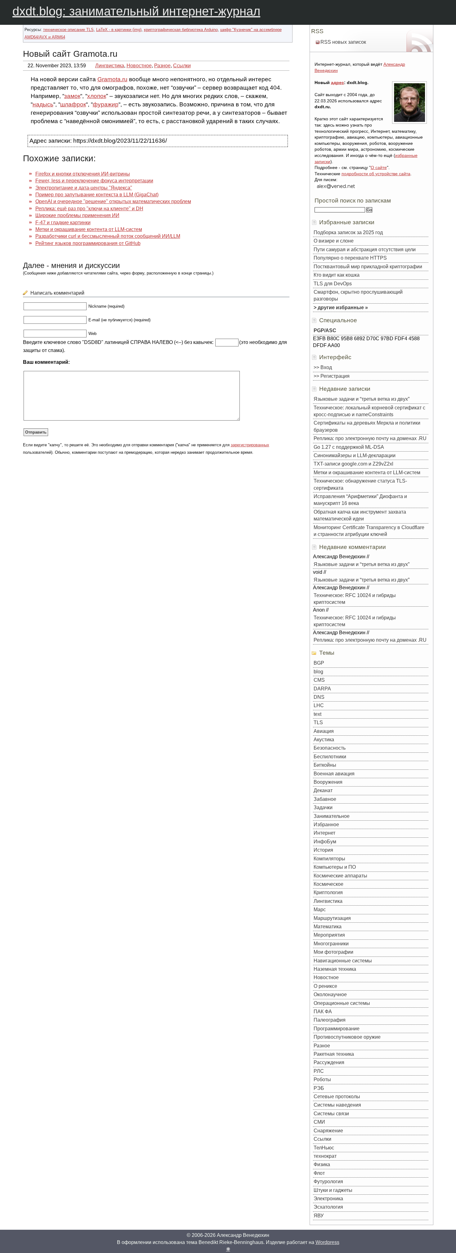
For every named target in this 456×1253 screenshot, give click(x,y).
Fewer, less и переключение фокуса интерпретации (94, 180)
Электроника (328, 1198)
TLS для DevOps (333, 283)
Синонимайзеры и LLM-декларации (355, 455)
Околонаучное (330, 994)
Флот (319, 1173)
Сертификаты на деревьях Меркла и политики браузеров (367, 426)
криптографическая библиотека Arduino (181, 29)
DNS (319, 697)
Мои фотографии (333, 952)
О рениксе (325, 986)
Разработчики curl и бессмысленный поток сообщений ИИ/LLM (107, 236)
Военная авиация (334, 773)
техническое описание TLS (68, 29)
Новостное (139, 65)
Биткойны (325, 765)
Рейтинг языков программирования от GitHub (88, 243)
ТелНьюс (324, 1147)
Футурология (328, 1181)
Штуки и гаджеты (333, 1190)
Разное (162, 65)
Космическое (328, 884)
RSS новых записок (343, 42)
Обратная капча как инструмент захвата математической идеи (360, 515)
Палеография (330, 1020)
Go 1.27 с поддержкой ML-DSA (349, 447)
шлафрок (73, 104)
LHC (319, 705)
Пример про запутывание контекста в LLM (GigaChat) (97, 194)
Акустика (324, 739)
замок (72, 96)
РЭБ (319, 1088)
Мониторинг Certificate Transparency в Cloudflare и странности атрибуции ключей (369, 531)
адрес (337, 82)
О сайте (379, 167)
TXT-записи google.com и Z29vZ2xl (353, 463)
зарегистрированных (250, 445)
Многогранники (331, 943)
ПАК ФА (323, 1011)
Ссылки (182, 65)
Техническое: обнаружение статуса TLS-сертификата (360, 484)
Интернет (324, 833)
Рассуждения (329, 1062)
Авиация (324, 731)
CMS (319, 680)
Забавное (325, 799)
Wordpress (327, 1242)
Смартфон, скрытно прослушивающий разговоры (358, 295)
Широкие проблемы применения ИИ (77, 215)
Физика (322, 1164)
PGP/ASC (325, 330)
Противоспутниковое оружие (347, 1037)
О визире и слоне (334, 240)
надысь (43, 104)
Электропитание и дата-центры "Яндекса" (83, 187)
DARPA (322, 688)
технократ (325, 1156)
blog (318, 671)
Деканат (323, 790)
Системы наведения (337, 1105)
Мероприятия (329, 935)
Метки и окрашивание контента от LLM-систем (88, 229)
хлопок (96, 96)
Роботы (322, 1079)
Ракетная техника (334, 1054)
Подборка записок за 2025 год (348, 232)
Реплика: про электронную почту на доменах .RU (370, 438)
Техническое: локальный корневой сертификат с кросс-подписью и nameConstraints (369, 411)
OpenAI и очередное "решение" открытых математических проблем (113, 201)
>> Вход (323, 367)
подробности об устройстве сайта (376, 173)
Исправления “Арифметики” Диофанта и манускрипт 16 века (360, 500)
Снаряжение (328, 1130)
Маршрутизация (332, 918)
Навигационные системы (343, 960)
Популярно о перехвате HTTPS (350, 258)
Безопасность (330, 748)
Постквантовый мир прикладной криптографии (368, 266)
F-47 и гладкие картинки (63, 222)
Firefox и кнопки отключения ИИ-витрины (82, 173)
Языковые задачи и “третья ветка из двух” (361, 399)
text (317, 714)
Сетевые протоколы (337, 1096)
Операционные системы (342, 1003)
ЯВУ (319, 1215)
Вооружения (328, 782)
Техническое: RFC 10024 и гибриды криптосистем (355, 599)
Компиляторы (329, 858)
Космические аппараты (340, 875)
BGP (319, 663)
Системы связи (331, 1113)
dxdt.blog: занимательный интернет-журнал (136, 11)
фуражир (105, 104)
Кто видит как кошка (337, 275)
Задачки (323, 807)
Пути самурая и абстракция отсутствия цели (365, 249)
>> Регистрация (332, 376)
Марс (320, 909)
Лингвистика (109, 65)
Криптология (328, 892)
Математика (328, 926)
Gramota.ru (112, 79)
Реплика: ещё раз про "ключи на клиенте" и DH (89, 208)
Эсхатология (328, 1207)
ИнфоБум (325, 841)
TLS (318, 722)
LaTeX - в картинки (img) (118, 29)
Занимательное (332, 816)
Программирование (337, 1028)
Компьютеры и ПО (335, 867)
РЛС (319, 1071)
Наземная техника (335, 969)
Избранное (326, 824)
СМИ (319, 1122)
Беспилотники (330, 756)
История (323, 850)
